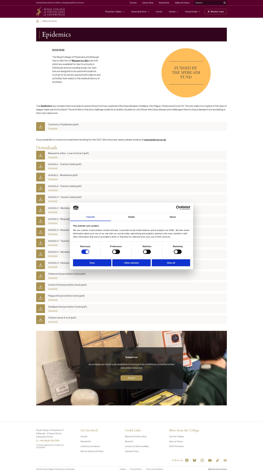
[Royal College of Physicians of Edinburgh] (50, 11)
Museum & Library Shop (136, 436)
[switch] (116, 252)
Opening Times (132, 451)
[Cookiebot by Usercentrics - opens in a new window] (178, 208)
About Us (129, 441)
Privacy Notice (136, 469)
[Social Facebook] (186, 460)
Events (159, 11)
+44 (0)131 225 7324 (49, 440)
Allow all (171, 262)
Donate (133, 3)
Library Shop (147, 3)
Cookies (123, 469)
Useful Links (133, 430)
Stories (172, 11)
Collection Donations (90, 446)
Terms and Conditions (154, 469)
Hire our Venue (176, 441)
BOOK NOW (58, 50)
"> (194, 460)
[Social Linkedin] (202, 460)
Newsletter (164, 3)
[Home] (37, 21)
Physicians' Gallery (113, 11)
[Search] (224, 3)
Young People (191, 11)
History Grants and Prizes (92, 451)
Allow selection (131, 262)
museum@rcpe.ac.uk (155, 139)
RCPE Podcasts (176, 446)
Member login (217, 11)
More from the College (184, 430)
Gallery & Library (182, 3)
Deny (92, 262)
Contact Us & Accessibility (137, 446)
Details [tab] (131, 217)
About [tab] (173, 217)
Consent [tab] (90, 217)
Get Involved (89, 430)
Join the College (176, 436)
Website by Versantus (217, 469)
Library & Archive (139, 11)
